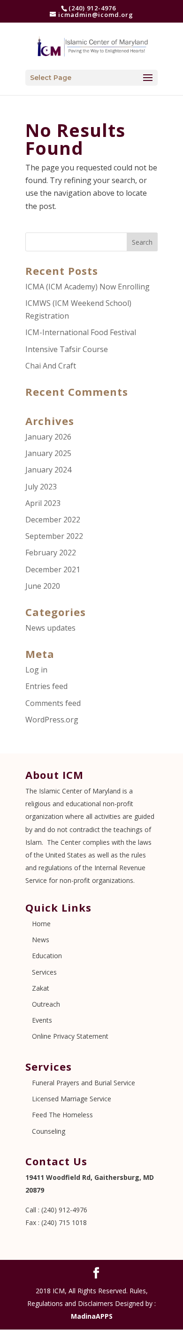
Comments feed (53, 703)
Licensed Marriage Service (71, 1098)
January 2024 (48, 470)
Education (47, 955)
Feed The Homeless (62, 1114)
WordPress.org (51, 719)
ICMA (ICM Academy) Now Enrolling (87, 286)
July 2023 (41, 486)
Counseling (48, 1131)
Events (42, 1020)
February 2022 (50, 552)
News (40, 939)
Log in (36, 670)
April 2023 (43, 503)
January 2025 (48, 453)
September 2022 (54, 536)
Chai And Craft (50, 366)
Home (41, 923)
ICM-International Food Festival (80, 332)
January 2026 (48, 437)
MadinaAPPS (92, 1316)
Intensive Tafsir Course (66, 349)
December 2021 (52, 569)
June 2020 (42, 586)
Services (44, 972)
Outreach (46, 1004)
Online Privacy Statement (70, 1036)
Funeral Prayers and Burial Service (83, 1082)
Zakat (40, 988)
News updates (50, 628)
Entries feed (46, 686)
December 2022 (52, 519)
